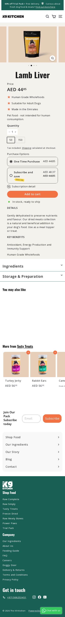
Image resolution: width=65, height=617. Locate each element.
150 (20, 140)
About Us (8, 545)
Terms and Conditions (15, 574)
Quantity (13, 125)
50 (10, 140)
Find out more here (45, 7)
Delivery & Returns (13, 569)
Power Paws (10, 523)
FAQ (5, 555)
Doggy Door (10, 565)
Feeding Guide (11, 550)
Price (10, 84)
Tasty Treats (25, 346)
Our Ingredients (12, 541)
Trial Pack (8, 527)
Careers (7, 560)
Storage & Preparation (23, 276)
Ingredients (13, 266)
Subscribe (52, 418)
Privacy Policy (10, 579)
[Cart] (53, 16)
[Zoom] (52, 58)
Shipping (26, 148)
